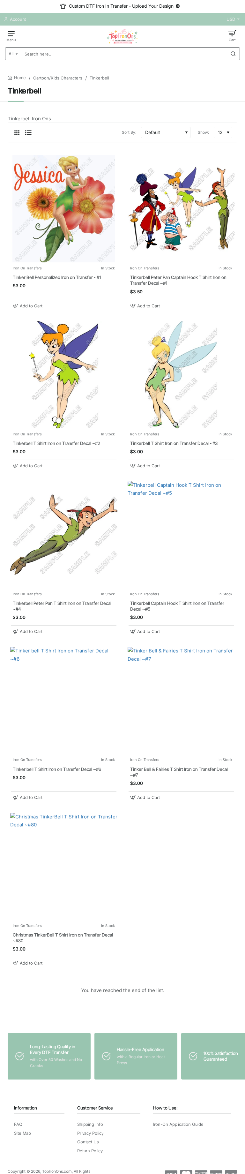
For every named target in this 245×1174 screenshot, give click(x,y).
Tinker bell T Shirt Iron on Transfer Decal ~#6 (57, 769)
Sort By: (129, 132)
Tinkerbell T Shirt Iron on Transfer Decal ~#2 (56, 443)
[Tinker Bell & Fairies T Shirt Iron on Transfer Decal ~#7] (181, 700)
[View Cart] (232, 36)
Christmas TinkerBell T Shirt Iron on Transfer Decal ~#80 (63, 937)
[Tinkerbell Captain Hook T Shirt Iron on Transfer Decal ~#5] (181, 534)
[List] (28, 132)
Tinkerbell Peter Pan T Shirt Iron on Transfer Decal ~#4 (62, 606)
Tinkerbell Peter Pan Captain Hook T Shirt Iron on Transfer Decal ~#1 (178, 280)
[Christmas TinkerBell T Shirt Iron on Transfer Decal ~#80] (63, 866)
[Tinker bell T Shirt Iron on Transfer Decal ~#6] (63, 700)
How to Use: (165, 1107)
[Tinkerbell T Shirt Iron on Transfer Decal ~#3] (181, 374)
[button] (28, 306)
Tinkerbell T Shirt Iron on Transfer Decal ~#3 (174, 443)
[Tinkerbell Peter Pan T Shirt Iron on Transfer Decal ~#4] (63, 534)
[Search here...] (233, 54)
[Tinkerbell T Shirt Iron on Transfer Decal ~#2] (63, 374)
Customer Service (95, 1107)
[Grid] (17, 132)
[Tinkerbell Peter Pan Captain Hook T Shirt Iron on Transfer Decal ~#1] (181, 208)
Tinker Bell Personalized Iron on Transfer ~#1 (57, 277)
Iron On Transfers (27, 268)
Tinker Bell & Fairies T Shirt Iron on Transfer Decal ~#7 (179, 772)
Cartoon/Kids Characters (57, 77)
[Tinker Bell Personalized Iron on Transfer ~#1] (63, 208)
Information (25, 1107)
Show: (203, 132)
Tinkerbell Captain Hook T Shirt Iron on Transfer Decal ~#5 (177, 606)
